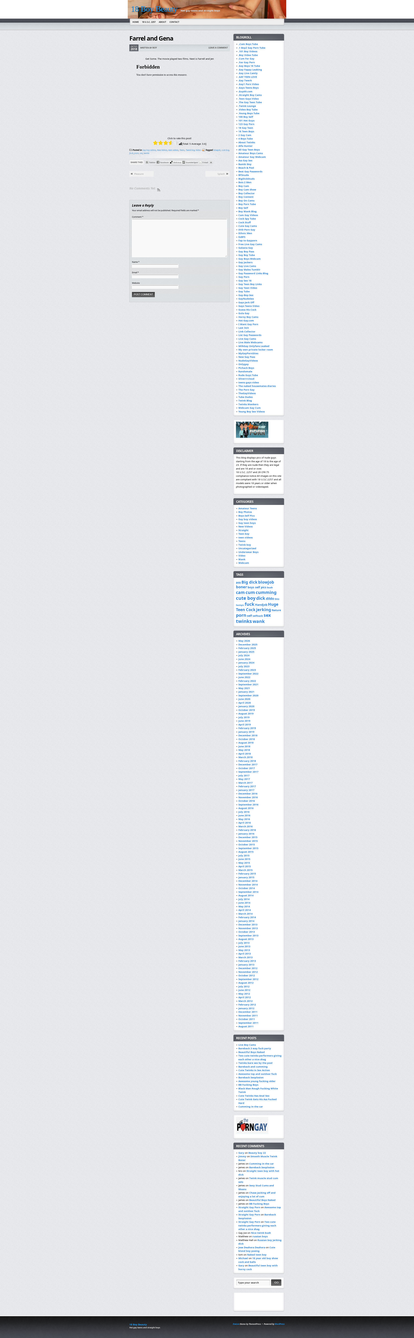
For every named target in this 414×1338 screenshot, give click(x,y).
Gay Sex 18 (244, 280)
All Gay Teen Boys (249, 149)
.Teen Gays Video (248, 98)
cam (240, 592)
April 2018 (244, 753)
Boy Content (246, 196)
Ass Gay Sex (245, 160)
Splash (221, 173)
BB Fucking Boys (248, 1084)
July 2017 (244, 775)
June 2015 (244, 859)
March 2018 (245, 757)
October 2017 (246, 768)
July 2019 (244, 717)
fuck (131, 153)
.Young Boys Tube (248, 113)
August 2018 (246, 742)
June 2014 (244, 902)
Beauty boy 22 (257, 1152)
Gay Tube (244, 291)
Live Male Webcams (250, 342)
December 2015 (247, 837)
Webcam (243, 562)
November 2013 (248, 928)
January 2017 (246, 790)
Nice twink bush (261, 1232)
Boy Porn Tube (247, 204)
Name (135, 261)
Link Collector (246, 331)
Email (135, 272)
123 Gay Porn (246, 124)
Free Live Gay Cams (250, 244)
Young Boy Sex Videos (251, 411)
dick (260, 598)
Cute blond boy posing (256, 1249)
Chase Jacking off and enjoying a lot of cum (257, 1194)
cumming (266, 592)
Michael (243, 1258)
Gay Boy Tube (246, 255)
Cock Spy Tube (247, 218)
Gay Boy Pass (246, 251)
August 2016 (246, 808)
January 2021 (246, 691)
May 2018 (244, 749)
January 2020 (246, 706)
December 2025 (247, 644)
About (162, 22)
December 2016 (247, 793)
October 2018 (246, 739)
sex (141, 153)
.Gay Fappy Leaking (250, 69)
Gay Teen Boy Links (250, 284)
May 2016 (244, 819)
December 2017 (247, 764)
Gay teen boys (247, 522)
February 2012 (247, 1004)
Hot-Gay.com (246, 320)
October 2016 (246, 800)
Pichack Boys (246, 367)
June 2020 (244, 699)
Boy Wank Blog (247, 211)
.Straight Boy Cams (250, 95)
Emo (277, 599)
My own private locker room (255, 349)
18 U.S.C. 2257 (149, 22)
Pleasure (139, 173)
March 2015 (245, 870)
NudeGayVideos (248, 360)
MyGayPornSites (248, 353)
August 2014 (246, 895)
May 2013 (244, 950)
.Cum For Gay (246, 58)
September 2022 (248, 673)
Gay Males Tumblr (249, 269)
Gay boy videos (149, 150)
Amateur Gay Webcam (252, 156)
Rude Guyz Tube (248, 375)
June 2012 (244, 990)
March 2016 (245, 826)
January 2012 (246, 1008)
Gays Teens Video (248, 306)
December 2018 (247, 735)
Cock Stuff (244, 222)
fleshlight (240, 605)
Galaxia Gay (245, 247)
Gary (241, 1152)
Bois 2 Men (244, 182)
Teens (182, 150)
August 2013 (246, 939)
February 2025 (247, 648)
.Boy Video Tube (248, 55)
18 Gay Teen (245, 127)
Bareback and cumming (253, 1066)
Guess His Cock (247, 309)
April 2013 (244, 953)
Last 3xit (243, 327)
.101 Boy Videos (247, 51)
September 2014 (248, 891)
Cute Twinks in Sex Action (254, 1070)
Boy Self (243, 207)
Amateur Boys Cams (250, 153)
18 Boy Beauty (154, 9)
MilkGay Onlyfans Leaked (253, 346)
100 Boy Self (245, 116)
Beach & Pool (246, 167)
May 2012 (244, 993)
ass (238, 582)
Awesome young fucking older (257, 1081)
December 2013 (247, 924)
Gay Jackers (245, 262)
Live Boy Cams (247, 1044)
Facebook (164, 162)
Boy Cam (243, 186)
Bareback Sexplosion (251, 1077)
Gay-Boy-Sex (245, 295)
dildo (270, 598)
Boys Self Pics (246, 515)
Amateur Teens (247, 508)
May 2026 (244, 640)
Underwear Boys (248, 552)
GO (276, 1282)
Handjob (261, 605)
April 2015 (244, 866)
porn (136, 153)
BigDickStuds (246, 178)
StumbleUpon (192, 162)
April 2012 (244, 997)
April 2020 (244, 702)
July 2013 (244, 942)
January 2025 (246, 651)
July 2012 (244, 986)
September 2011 (248, 1022)
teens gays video (248, 382)
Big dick (249, 582)
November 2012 (248, 971)
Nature (276, 610)
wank (259, 621)
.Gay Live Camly (248, 73)
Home (135, 22)
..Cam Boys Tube (248, 44)
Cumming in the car (250, 1106)
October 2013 (246, 931)
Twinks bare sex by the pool (255, 1062)
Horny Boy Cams (248, 316)
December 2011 (247, 1011)
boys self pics (257, 587)
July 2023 (244, 666)
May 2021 (244, 688)
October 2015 (246, 844)
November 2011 (248, 1015)
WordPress (280, 1324)
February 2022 (247, 680)
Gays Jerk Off (246, 302)
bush (270, 587)
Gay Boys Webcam (249, 258)
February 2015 (247, 873)
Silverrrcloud (246, 378)
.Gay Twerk (245, 80)
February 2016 (247, 829)
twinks (146, 153)
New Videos (162, 150)
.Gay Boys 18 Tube (249, 65)
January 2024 (246, 662)
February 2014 (247, 917)
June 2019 (244, 720)
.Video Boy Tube (248, 109)
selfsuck (258, 616)
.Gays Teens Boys (248, 87)
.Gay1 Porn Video (248, 84)
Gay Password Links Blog (253, 273)
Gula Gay (243, 313)
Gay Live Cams (247, 266)
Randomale (245, 371)
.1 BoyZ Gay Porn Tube (251, 47)
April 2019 (244, 724)
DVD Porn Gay (246, 229)
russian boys (260, 1236)
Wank (241, 559)
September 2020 (248, 695)
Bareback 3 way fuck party (254, 1048)
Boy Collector (246, 193)
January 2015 (246, 877)
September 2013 (248, 935)
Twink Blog (245, 400)
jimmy (242, 1156)
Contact (174, 22)
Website (136, 282)
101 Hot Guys (246, 120)
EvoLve (236, 1324)
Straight (243, 530)
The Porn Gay (246, 389)
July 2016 (244, 811)
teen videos (173, 150)
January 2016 (246, 833)
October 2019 (246, 710)
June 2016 (244, 815)
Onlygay (243, 364)
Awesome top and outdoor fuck (257, 1073)
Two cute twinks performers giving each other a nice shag (260, 1057)
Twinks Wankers (248, 404)
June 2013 (244, 946)
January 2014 (246, 921)
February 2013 (247, 960)
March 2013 (245, 957)
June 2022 (244, 677)
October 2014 (246, 888)
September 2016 (248, 804)
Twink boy (190, 150)
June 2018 (244, 746)
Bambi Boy (244, 164)
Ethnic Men (245, 233)
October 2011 (246, 1019)
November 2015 (248, 840)
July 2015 (244, 855)
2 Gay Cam (244, 135)
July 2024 (244, 655)
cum (250, 592)
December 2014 (247, 880)
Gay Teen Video (247, 287)
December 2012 (247, 968)
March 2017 (245, 782)
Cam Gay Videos (248, 215)
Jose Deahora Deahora (251, 1247)
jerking (263, 609)
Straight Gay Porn (249, 1207)
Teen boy (243, 533)
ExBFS (241, 236)
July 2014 (244, 899)
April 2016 (244, 822)
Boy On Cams (246, 200)
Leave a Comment (218, 47)
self (249, 616)
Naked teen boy (257, 1254)
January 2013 (246, 964)
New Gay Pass (246, 356)
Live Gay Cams (247, 338)
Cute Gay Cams (247, 225)
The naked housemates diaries (257, 386)
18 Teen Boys (246, 131)
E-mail (205, 162)
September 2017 (248, 771)
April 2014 (244, 910)
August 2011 (246, 1026)
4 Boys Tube (245, 138)
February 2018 (247, 760)
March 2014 (245, 913)
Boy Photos (245, 511)
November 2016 (248, 797)
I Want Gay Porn (248, 324)
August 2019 (246, 713)
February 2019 (247, 728)
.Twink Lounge (247, 106)
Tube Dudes (245, 397)
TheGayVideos (247, 393)
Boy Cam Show (247, 189)
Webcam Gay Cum (249, 407)
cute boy (225, 150)
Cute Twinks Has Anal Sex (253, 1095)
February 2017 (247, 786)
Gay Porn (243, 276)
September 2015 (248, 848)
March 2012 (245, 1001)
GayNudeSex (246, 298)
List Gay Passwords (249, 335)
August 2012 (246, 982)
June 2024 (244, 659)
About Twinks (246, 142)
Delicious (177, 162)
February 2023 (247, 669)
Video (198, 150)
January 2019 (246, 731)
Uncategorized (247, 548)
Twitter (152, 162)
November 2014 (248, 884)
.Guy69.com (245, 91)
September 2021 (248, 684)
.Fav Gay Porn (246, 62)
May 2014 (244, 906)
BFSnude (243, 175)
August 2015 (246, 851)
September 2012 (248, 979)
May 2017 (244, 779)
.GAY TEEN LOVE (247, 76)
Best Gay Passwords (250, 171)
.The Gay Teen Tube (250, 102)
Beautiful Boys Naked (251, 1052)
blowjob (217, 150)
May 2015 (244, 862)
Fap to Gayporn (247, 240)
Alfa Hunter (245, 145)
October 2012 (246, 975)
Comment (137, 216)
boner (241, 586)
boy (155, 47)
